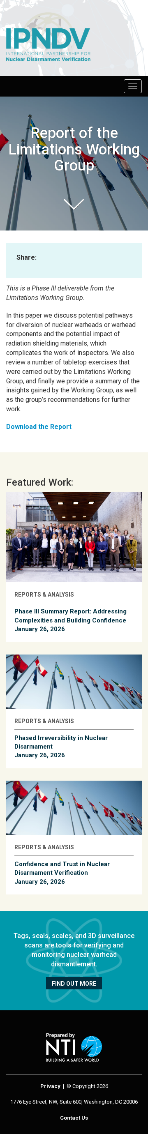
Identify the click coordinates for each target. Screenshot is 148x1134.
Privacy (50, 1086)
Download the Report (39, 427)
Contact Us (74, 1118)
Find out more (74, 983)
